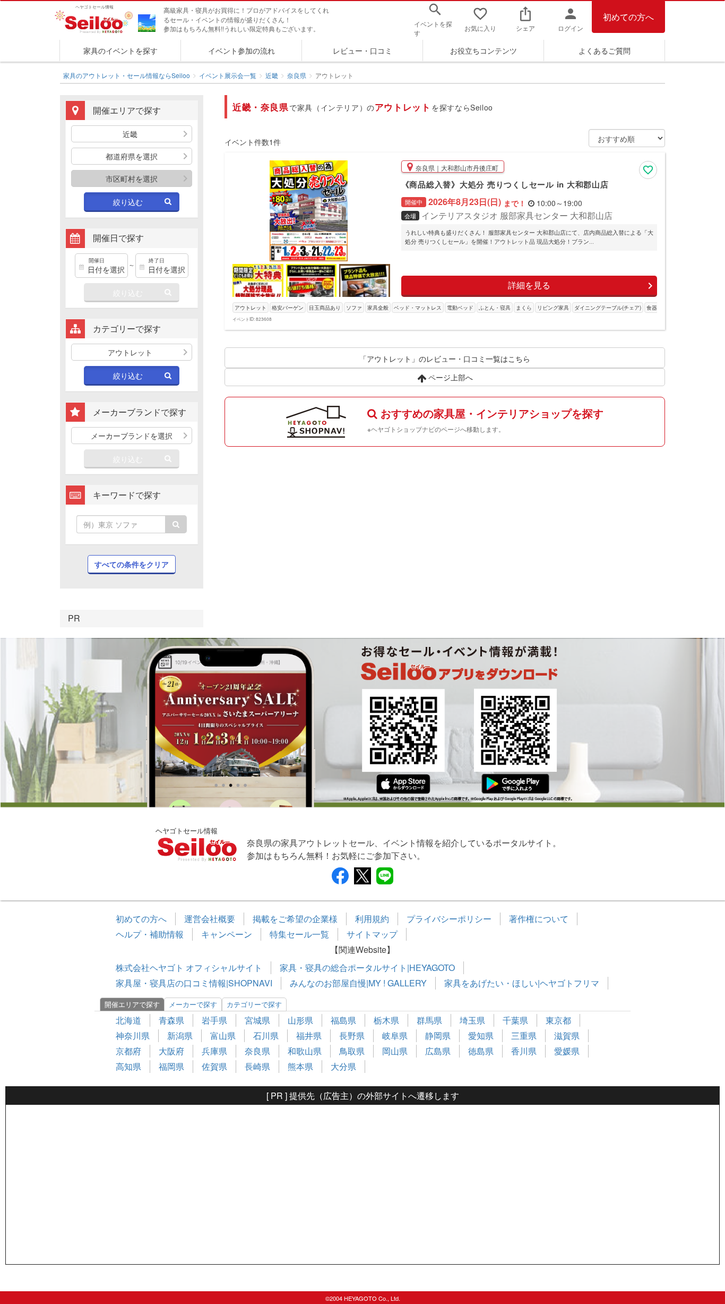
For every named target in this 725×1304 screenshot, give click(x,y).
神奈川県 (133, 1035)
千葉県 (515, 1020)
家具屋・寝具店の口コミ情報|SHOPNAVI (194, 983)
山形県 (300, 1020)
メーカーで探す (193, 1004)
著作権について (538, 919)
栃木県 (386, 1020)
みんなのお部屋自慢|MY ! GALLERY (358, 983)
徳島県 (481, 1051)
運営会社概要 (209, 919)
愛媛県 (567, 1051)
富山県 (223, 1035)
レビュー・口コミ (362, 50)
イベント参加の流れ (241, 50)
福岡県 (171, 1066)
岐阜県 (395, 1035)
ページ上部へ (449, 377)
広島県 (438, 1051)
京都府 (128, 1051)
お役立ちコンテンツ (483, 50)
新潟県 (180, 1035)
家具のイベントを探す (120, 50)
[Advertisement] (362, 1184)
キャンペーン (226, 934)
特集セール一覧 (299, 934)
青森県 (171, 1020)
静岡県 (438, 1035)
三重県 (524, 1035)
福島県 (343, 1020)
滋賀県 (567, 1035)
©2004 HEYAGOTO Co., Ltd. (362, 1298)
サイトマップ (372, 934)
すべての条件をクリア (131, 564)
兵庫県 (214, 1051)
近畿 (271, 75)
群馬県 (429, 1020)
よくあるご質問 (605, 50)
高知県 (128, 1066)
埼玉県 (472, 1020)
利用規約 (372, 919)
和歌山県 (305, 1051)
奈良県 (296, 75)
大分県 (343, 1066)
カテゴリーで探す (254, 1004)
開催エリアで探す (132, 1004)
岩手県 (214, 1020)
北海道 (128, 1020)
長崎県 (257, 1066)
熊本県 (300, 1066)
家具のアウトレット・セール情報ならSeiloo (126, 75)
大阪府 (171, 1051)
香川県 (524, 1051)
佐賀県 (214, 1066)
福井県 (309, 1035)
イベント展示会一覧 (227, 75)
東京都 (558, 1020)
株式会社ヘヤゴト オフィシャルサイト (189, 967)
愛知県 (481, 1035)
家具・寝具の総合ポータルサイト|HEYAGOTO (367, 967)
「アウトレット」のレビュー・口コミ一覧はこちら (444, 358)
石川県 (266, 1035)
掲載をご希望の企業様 (295, 919)
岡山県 (395, 1051)
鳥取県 (352, 1051)
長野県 (352, 1035)
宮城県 (257, 1020)
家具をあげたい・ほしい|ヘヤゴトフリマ (521, 983)
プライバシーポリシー (449, 919)
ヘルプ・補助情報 (150, 934)
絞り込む (128, 202)
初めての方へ (628, 17)
